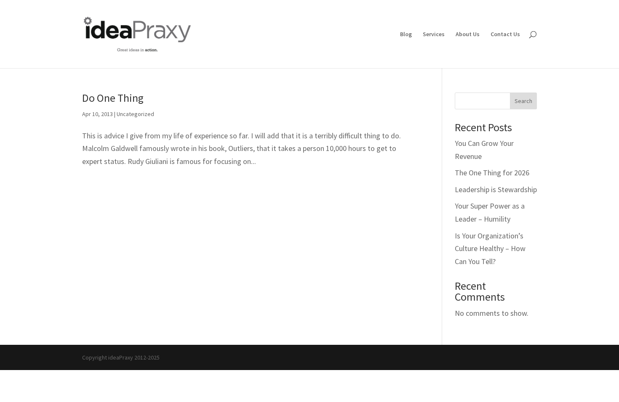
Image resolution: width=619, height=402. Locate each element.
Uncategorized (135, 114)
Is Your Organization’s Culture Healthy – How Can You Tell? (490, 248)
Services (434, 34)
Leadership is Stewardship (496, 189)
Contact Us (505, 34)
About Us (468, 34)
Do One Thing (113, 98)
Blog (406, 34)
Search (523, 101)
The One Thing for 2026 (492, 172)
